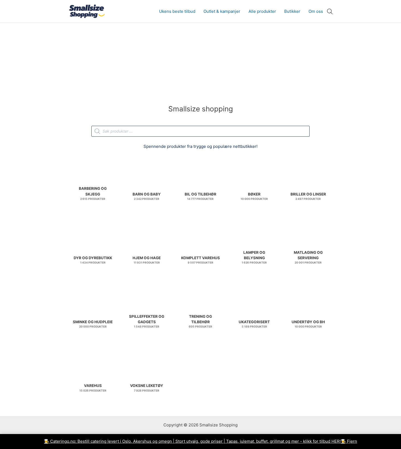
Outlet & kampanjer (222, 11)
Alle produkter (262, 11)
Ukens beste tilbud (177, 11)
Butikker (292, 11)
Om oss (316, 11)
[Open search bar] (330, 11)
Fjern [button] (352, 441)
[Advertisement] (200, 64)
